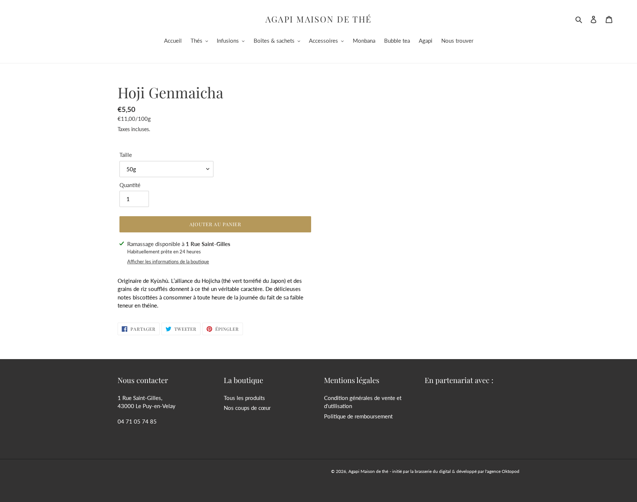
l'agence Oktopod (502, 471)
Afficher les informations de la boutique (168, 261)
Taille (125, 154)
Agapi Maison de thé (318, 19)
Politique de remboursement (358, 416)
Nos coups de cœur (247, 407)
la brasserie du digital (430, 471)
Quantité (129, 185)
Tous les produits (244, 397)
